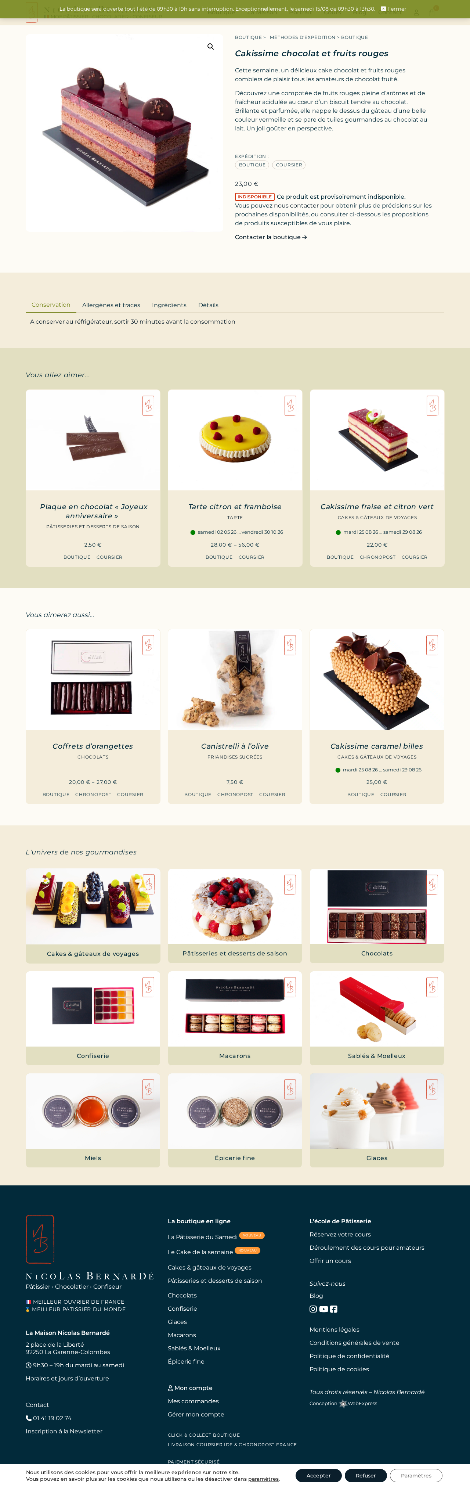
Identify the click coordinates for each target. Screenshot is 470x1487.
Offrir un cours (330, 1260)
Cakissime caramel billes (377, 746)
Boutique (248, 37)
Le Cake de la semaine (212, 1251)
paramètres (263, 1479)
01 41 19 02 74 (52, 1418)
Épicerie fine (186, 1361)
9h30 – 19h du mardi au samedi (78, 1365)
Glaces (177, 1321)
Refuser (366, 1475)
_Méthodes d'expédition (302, 37)
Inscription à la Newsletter (64, 1431)
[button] (210, 46)
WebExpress (362, 1403)
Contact (37, 1404)
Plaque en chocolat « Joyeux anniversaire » (93, 511)
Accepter (319, 1475)
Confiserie (182, 1308)
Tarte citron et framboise (235, 506)
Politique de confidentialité (350, 1356)
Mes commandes (193, 1401)
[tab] (51, 304)
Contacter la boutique (268, 237)
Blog (316, 1295)
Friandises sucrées (234, 757)
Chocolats (92, 757)
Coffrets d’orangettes (93, 746)
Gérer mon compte (196, 1414)
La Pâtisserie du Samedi (214, 1236)
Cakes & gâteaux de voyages (377, 517)
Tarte (235, 517)
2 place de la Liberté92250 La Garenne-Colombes (68, 1348)
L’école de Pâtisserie (340, 1221)
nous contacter (296, 205)
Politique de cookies (339, 1369)
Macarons (182, 1335)
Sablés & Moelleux (194, 1348)
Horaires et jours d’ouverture (67, 1378)
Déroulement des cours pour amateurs (367, 1247)
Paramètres (416, 1475)
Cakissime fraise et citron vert (377, 506)
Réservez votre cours (340, 1234)
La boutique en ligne (199, 1221)
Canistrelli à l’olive (235, 746)
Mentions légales (334, 1329)
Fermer (396, 9)
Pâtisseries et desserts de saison (93, 526)
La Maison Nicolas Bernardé (68, 1332)
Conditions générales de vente (355, 1342)
